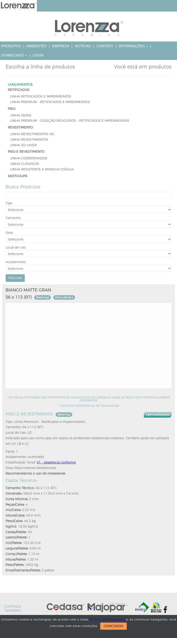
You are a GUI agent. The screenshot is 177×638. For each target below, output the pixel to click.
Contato (105, 46)
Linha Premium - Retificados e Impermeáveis (50, 102)
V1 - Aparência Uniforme (56, 462)
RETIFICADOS (19, 90)
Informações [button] (132, 46)
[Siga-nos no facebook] (165, 610)
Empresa (60, 46)
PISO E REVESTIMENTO (26, 151)
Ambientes (37, 46)
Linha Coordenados (28, 158)
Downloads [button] (13, 55)
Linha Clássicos (24, 164)
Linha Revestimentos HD (32, 134)
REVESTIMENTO (20, 127)
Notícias (83, 46)
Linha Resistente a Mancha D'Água (42, 169)
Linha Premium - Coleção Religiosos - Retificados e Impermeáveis (69, 121)
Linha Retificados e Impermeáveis (40, 96)
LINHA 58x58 (20, 115)
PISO (11, 109)
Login (38, 55)
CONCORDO (113, 626)
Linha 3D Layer (23, 145)
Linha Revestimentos (29, 139)
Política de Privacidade (107, 619)
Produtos (11, 46)
